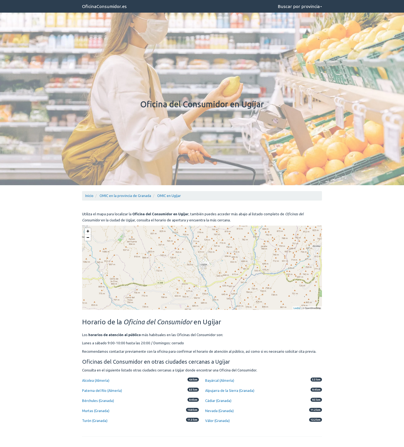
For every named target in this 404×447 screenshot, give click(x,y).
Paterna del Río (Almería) (102, 390)
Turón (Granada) (95, 421)
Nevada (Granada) (219, 411)
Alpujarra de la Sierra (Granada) (229, 390)
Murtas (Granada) (95, 411)
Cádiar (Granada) (218, 401)
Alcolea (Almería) (95, 380)
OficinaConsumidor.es (104, 6)
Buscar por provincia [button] (299, 6)
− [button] (87, 237)
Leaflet (297, 308)
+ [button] (87, 231)
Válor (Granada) (217, 421)
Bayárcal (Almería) (219, 380)
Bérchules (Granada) (98, 401)
